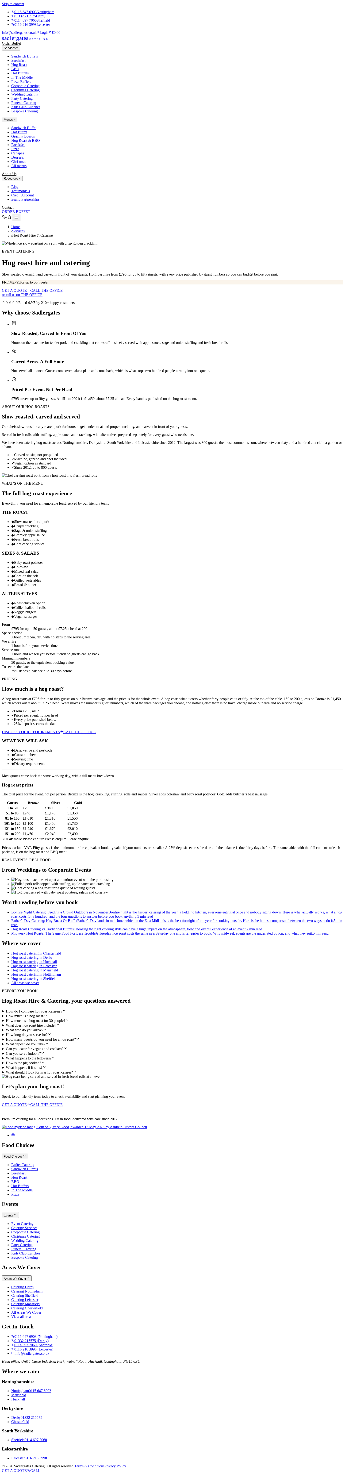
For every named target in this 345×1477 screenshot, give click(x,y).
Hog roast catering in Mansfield (34, 970)
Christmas (18, 162)
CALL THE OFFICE (46, 290)
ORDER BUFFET (16, 212)
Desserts (17, 157)
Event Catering (22, 1224)
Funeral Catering (23, 103)
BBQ (15, 69)
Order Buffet (11, 43)
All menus (19, 166)
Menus (8, 119)
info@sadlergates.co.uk (19, 33)
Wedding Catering (24, 94)
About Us (9, 174)
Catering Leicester (24, 1300)
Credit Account (22, 195)
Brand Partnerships (25, 199)
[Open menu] (16, 217)
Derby (16, 1417)
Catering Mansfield (25, 1304)
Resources (11, 178)
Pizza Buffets (21, 82)
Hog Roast (19, 65)
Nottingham (20, 1391)
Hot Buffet (19, 132)
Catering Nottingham (26, 1291)
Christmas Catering (25, 90)
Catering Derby (22, 1287)
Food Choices (13, 1156)
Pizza (15, 149)
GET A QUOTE (14, 290)
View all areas (21, 1317)
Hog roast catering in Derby (32, 957)
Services (10, 48)
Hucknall (18, 1399)
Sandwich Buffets (24, 56)
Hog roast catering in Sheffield (34, 979)
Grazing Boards (23, 136)
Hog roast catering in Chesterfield (36, 953)
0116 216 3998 (32, 25)
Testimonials (20, 191)
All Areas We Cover (26, 1312)
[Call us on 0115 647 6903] (4, 218)
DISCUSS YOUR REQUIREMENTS (31, 732)
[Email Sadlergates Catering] (13, 1135)
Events (8, 1215)
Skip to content (13, 4)
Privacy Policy (115, 1466)
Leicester (18, 1458)
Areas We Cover (15, 1279)
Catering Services (24, 1228)
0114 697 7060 (32, 20)
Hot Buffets (20, 73)
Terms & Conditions (89, 1466)
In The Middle (22, 77)
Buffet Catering (22, 1165)
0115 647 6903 (34, 12)
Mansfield (18, 1395)
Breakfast (18, 60)
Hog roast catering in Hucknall (34, 962)
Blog (15, 187)
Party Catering (22, 98)
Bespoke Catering (24, 111)
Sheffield (18, 1440)
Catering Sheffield (24, 1295)
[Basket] (9, 218)
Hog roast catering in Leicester (34, 966)
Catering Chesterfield (27, 1308)
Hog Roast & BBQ (25, 140)
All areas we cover (25, 983)
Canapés (17, 153)
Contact (7, 207)
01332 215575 (29, 16)
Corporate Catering (25, 86)
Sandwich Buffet (23, 128)
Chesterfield (20, 1422)
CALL (35, 1471)
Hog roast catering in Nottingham (36, 974)
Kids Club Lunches (25, 107)
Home (15, 227)
